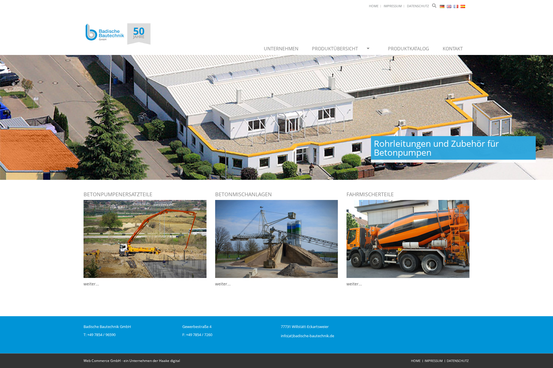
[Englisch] (449, 6)
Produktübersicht (335, 48)
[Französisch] (456, 6)
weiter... (91, 284)
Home (416, 361)
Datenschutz (458, 361)
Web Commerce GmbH (102, 360)
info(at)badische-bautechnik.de (307, 335)
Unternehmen (281, 48)
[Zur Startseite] (118, 34)
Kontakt (453, 48)
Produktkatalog (408, 48)
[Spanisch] (463, 6)
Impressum (434, 361)
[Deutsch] (442, 6)
